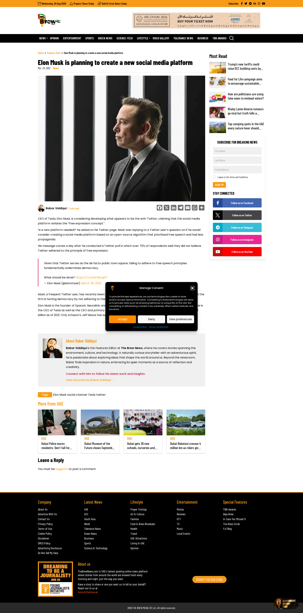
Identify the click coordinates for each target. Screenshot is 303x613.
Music (180, 528)
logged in (62, 469)
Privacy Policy (45, 524)
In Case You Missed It (234, 519)
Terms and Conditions (239, 177)
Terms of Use (45, 528)
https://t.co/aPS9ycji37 (91, 277)
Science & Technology (95, 548)
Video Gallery (161, 38)
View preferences (180, 319)
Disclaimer (43, 538)
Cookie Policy (140, 326)
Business (202, 38)
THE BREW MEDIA (141, 607)
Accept (122, 319)
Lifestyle (142, 38)
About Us (43, 509)
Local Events (183, 533)
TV (178, 524)
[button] (192, 288)
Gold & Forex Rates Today (114, 3)
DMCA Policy (44, 543)
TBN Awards (220, 38)
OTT (179, 519)
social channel (77, 395)
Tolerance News (183, 38)
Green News (105, 38)
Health (133, 528)
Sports (89, 38)
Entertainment (72, 38)
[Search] (231, 38)
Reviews (181, 514)
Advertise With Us (47, 514)
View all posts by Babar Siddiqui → (90, 380)
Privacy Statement (158, 326)
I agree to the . (232, 177)
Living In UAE (137, 543)
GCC (86, 514)
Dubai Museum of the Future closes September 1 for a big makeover (99, 447)
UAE (43, 438)
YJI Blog (227, 528)
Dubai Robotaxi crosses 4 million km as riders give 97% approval (185, 447)
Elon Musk (59, 395)
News (42, 38)
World (87, 524)
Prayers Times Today (84, 3)
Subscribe (233, 3)
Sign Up (219, 185)
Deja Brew (228, 514)
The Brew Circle (231, 524)
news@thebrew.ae (88, 592)
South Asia (89, 519)
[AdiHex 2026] (199, 20)
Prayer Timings (138, 509)
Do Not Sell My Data (48, 553)
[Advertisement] (102, 483)
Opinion (54, 38)
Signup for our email (209, 579)
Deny (151, 319)
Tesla (91, 395)
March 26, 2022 (91, 283)
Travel (133, 533)
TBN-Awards (229, 509)
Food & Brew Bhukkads (142, 524)
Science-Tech (125, 38)
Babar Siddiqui (56, 208)
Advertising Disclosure (50, 548)
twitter (101, 395)
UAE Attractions (138, 538)
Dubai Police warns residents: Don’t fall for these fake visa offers (55, 447)
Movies (180, 509)
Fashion (134, 519)
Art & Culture (137, 514)
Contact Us (44, 519)
